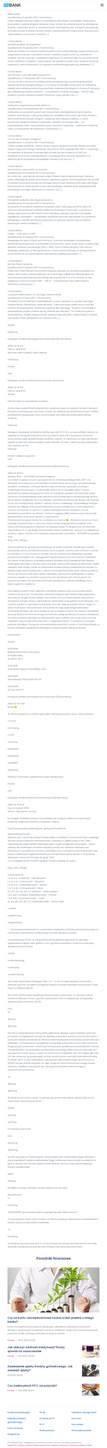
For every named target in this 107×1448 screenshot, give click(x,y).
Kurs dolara (77, 1424)
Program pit (14, 1434)
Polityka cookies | (25, 1445)
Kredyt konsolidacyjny (19, 1412)
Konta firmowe (15, 1428)
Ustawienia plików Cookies (81, 1445)
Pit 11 (42, 1424)
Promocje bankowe (82, 1430)
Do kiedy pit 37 (47, 1418)
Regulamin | (13, 1445)
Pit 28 (42, 1412)
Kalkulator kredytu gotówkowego (17, 1420)
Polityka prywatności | (42, 1445)
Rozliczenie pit (47, 1430)
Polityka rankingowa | (60, 1445)
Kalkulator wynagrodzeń (84, 1412)
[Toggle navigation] (102, 5)
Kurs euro (76, 1418)
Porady (11, 1340)
